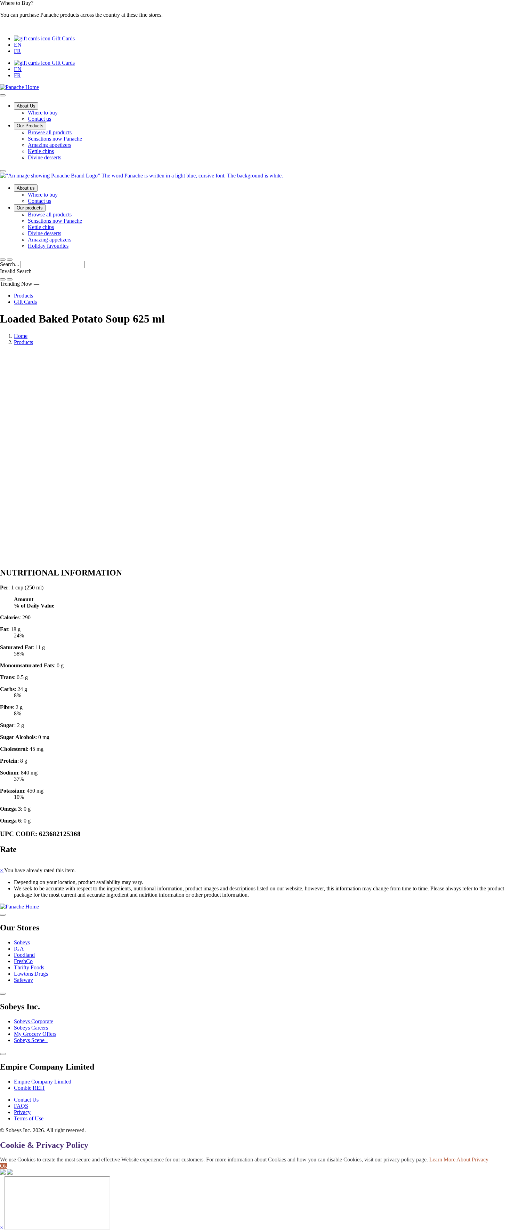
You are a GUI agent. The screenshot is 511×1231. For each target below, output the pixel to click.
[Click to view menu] (3, 915)
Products (23, 296)
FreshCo (23, 961)
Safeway (23, 980)
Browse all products (50, 132)
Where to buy (43, 113)
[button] (255, 15)
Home (20, 336)
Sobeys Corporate (33, 1021)
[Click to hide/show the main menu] (3, 95)
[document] (255, 704)
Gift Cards (62, 38)
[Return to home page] (141, 175)
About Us (26, 106)
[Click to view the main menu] (3, 260)
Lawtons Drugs (31, 974)
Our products (30, 208)
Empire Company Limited (42, 1082)
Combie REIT (29, 1088)
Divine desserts (44, 157)
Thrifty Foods (29, 967)
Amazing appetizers (49, 145)
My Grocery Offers (35, 1034)
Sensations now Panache (55, 139)
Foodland (24, 955)
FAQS (21, 1106)
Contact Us (26, 1100)
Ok (3, 1166)
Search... (10, 264)
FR (17, 51)
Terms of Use (28, 1118)
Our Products (30, 125)
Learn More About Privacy (458, 1159)
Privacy (22, 1112)
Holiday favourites (48, 246)
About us (26, 188)
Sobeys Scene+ (31, 1040)
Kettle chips (41, 151)
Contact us (39, 119)
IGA (19, 949)
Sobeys (22, 942)
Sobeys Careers (31, 1028)
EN (18, 45)
